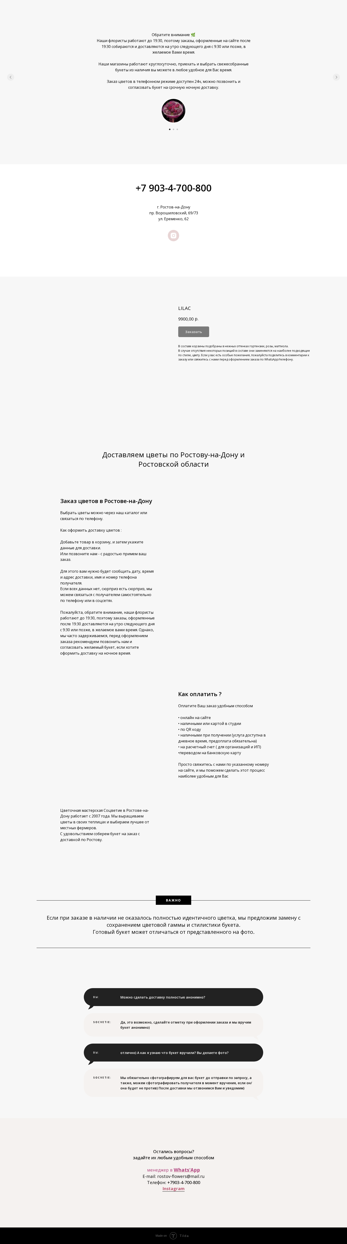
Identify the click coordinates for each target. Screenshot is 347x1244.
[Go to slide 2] (173, 129)
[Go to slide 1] (169, 129)
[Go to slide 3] (177, 129)
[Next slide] (336, 77)
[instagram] (173, 235)
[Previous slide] (10, 77)
